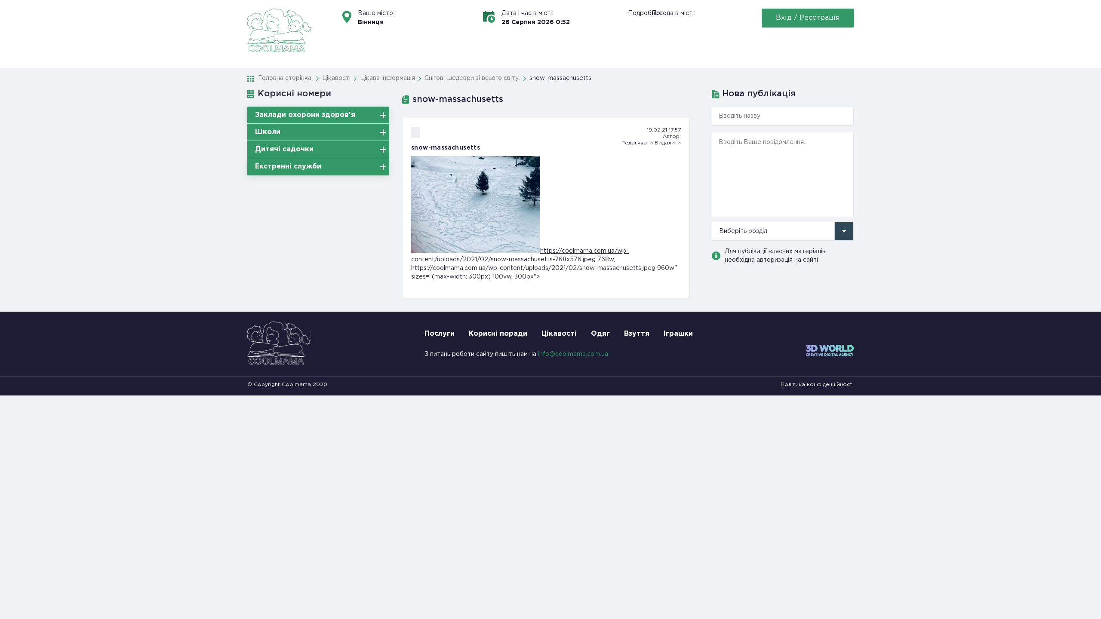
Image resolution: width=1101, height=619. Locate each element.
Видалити (668, 143)
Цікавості (559, 334)
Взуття (636, 334)
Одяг (600, 334)
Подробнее (645, 13)
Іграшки (678, 334)
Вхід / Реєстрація (808, 18)
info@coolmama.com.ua (573, 354)
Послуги (439, 334)
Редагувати (637, 143)
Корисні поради (498, 334)
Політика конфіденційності (817, 384)
